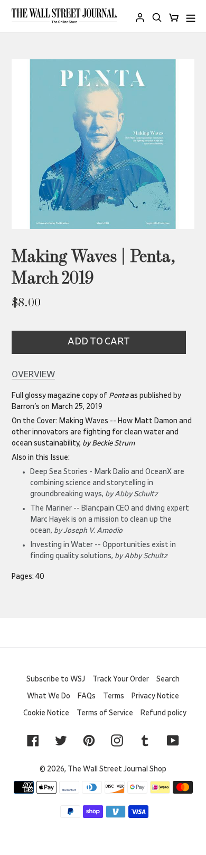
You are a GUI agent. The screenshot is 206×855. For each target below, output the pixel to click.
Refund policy (163, 713)
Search (168, 679)
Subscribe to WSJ (55, 679)
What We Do (48, 696)
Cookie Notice (46, 713)
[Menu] (190, 16)
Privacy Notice (155, 696)
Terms (113, 696)
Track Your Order (120, 679)
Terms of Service (105, 713)
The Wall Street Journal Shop (117, 769)
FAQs (87, 696)
